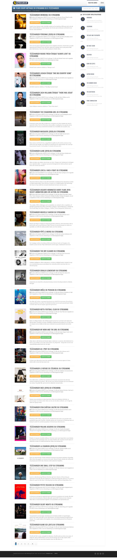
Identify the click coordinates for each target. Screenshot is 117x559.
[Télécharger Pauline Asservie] (20, 433)
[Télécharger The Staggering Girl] (20, 118)
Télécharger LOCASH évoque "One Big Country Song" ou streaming (50, 74)
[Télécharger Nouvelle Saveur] (20, 218)
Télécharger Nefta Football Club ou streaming (49, 309)
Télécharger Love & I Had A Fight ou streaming (49, 170)
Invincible (89, 18)
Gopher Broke (90, 74)
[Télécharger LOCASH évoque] (20, 79)
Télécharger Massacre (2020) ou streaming (47, 131)
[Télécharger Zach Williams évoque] (20, 99)
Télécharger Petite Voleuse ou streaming (46, 484)
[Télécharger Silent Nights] (20, 511)
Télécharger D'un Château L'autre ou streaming (49, 407)
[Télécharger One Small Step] (20, 472)
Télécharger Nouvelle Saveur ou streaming (47, 212)
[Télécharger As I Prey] (20, 355)
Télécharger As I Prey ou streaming (44, 348)
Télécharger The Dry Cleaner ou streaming (47, 251)
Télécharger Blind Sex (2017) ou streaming (47, 524)
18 (32, 543)
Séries (102, 3)
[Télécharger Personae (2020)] (20, 41)
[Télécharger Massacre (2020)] (20, 138)
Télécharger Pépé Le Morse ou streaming (46, 231)
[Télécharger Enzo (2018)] (20, 394)
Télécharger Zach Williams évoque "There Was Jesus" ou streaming (51, 93)
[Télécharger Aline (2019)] (20, 157)
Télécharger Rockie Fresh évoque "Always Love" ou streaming (50, 54)
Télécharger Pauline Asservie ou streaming (47, 426)
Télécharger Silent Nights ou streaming (46, 504)
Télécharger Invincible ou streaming (45, 14)
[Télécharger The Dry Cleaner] (20, 257)
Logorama (89, 26)
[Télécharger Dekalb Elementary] (20, 277)
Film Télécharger (35, 22)
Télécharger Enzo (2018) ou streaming (45, 387)
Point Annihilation (92, 101)
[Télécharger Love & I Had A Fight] (20, 177)
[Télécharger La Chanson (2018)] (20, 452)
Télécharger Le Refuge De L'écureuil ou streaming (50, 368)
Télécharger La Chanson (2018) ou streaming (48, 446)
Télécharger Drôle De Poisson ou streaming (48, 289)
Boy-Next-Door (91, 46)
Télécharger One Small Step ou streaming (47, 465)
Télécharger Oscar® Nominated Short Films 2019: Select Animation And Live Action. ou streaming (50, 190)
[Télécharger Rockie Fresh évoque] (20, 60)
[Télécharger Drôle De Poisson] (20, 296)
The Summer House (92, 83)
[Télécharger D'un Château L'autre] (20, 413)
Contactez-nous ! (49, 553)
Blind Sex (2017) (91, 64)
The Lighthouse (91, 92)
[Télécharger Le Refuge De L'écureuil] (20, 375)
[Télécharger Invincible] (20, 21)
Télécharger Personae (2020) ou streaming (47, 34)
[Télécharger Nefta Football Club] (20, 316)
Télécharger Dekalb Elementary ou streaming (48, 270)
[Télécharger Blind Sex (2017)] (20, 531)
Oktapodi (89, 55)
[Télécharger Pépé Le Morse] (20, 238)
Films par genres (92, 3)
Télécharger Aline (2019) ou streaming (45, 150)
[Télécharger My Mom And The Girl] (20, 336)
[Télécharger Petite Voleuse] (20, 491)
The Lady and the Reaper (93, 35)
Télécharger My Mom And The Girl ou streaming (49, 329)
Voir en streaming (46, 22)
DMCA (56, 553)
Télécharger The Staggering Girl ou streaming (49, 112)
